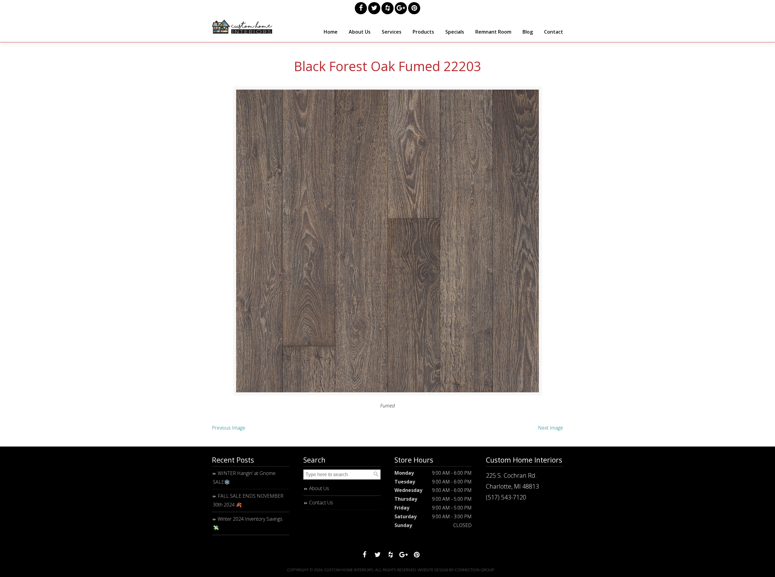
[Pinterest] (414, 8)
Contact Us (321, 502)
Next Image (550, 427)
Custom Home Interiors (242, 27)
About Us (319, 488)
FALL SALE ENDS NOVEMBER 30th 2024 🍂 (248, 500)
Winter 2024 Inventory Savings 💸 (247, 523)
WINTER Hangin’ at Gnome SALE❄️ (244, 477)
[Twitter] (374, 8)
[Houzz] (387, 8)
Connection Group (474, 569)
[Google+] (401, 8)
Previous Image (228, 427)
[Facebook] (361, 8)
